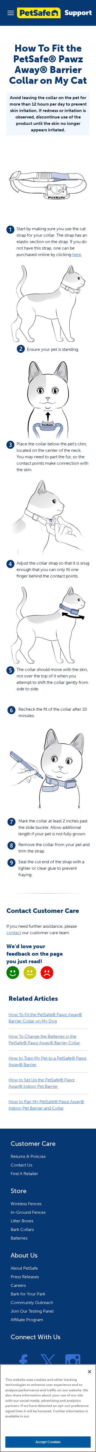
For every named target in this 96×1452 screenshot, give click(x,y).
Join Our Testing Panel (32, 1311)
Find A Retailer (24, 1173)
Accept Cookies (48, 1442)
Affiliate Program (27, 1319)
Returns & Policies (28, 1156)
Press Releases (25, 1276)
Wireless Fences (26, 1203)
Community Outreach (32, 1302)
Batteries (19, 1238)
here (76, 254)
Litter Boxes (22, 1220)
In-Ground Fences (28, 1212)
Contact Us (21, 1165)
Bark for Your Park (28, 1293)
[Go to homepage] (54, 12)
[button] (10, 12)
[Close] (89, 1372)
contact (13, 932)
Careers (18, 1285)
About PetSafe (24, 1268)
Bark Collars (22, 1229)
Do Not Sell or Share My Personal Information (48, 1427)
